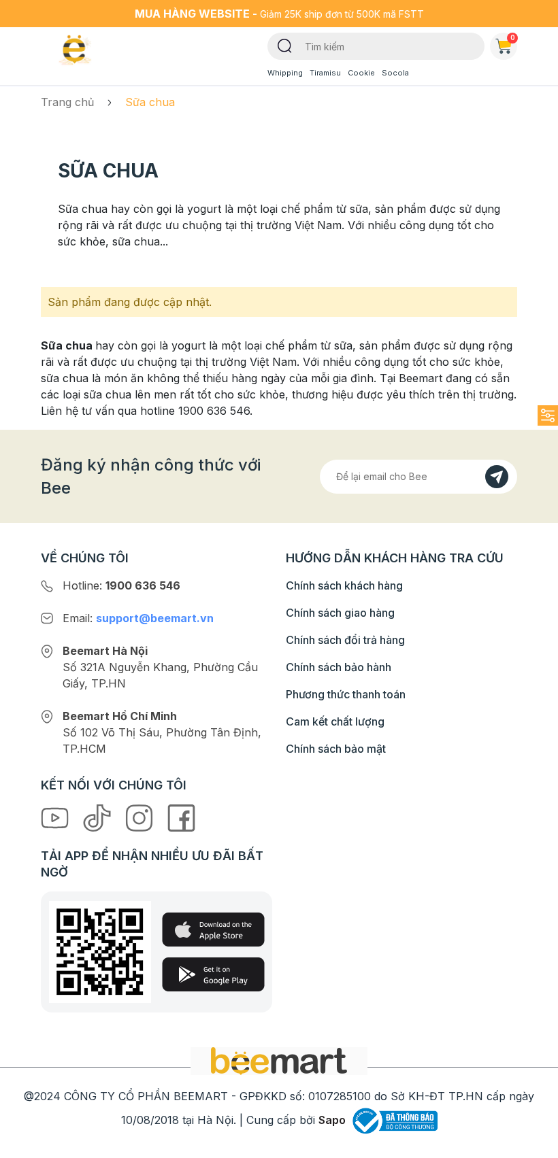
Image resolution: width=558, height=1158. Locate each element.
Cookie (361, 73)
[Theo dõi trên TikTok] (98, 817)
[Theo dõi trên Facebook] (181, 817)
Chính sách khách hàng (344, 585)
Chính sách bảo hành (338, 667)
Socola (395, 73)
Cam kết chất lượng (335, 721)
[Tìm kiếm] (285, 45)
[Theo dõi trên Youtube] (56, 817)
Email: (138, 618)
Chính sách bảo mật (336, 748)
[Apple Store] (213, 930)
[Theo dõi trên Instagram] (141, 817)
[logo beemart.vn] (279, 1060)
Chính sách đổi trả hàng (345, 640)
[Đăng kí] (496, 476)
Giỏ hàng (512, 37)
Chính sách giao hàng (340, 612)
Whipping (285, 73)
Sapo (332, 1120)
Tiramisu (325, 73)
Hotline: (121, 585)
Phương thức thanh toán (346, 694)
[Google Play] (213, 974)
